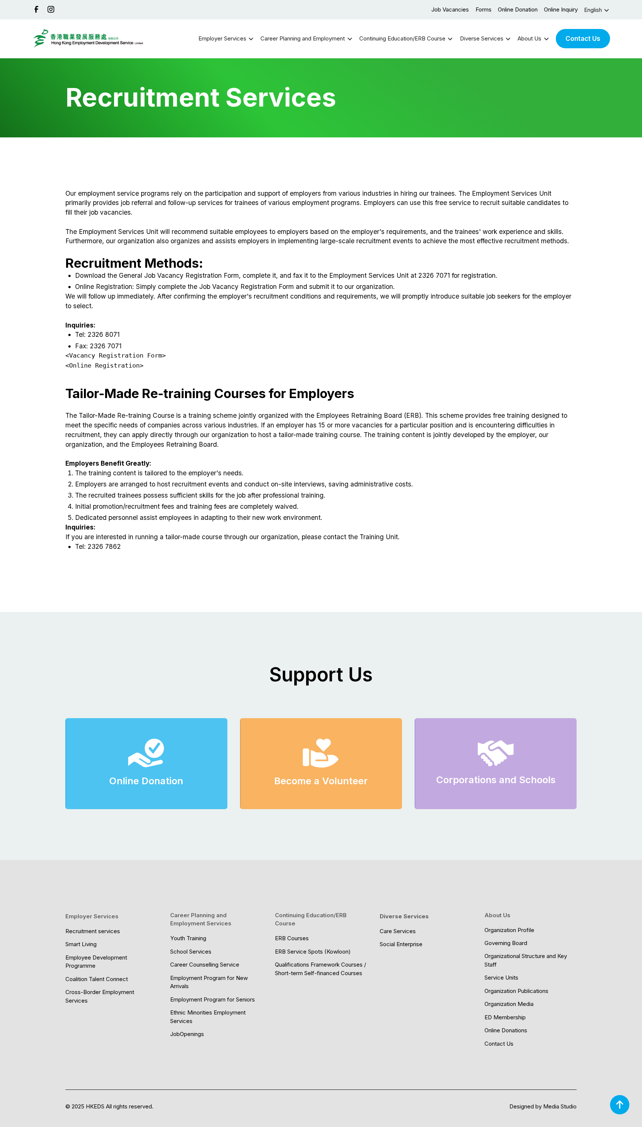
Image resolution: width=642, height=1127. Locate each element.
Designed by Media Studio (543, 1106)
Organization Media (509, 1003)
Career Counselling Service (204, 964)
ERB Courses (292, 938)
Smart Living (81, 944)
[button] (597, 10)
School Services (190, 951)
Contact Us (582, 38)
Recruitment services (92, 931)
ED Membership (505, 1017)
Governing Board (505, 943)
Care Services (398, 931)
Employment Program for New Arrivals (209, 982)
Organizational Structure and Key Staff (525, 960)
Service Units (501, 977)
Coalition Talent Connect (96, 979)
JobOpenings (187, 1034)
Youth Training (188, 938)
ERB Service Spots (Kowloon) (313, 951)
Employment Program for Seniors (212, 999)
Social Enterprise (401, 944)
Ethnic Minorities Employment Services (208, 1017)
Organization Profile (509, 930)
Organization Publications (516, 990)
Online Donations (505, 1030)
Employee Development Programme (96, 962)
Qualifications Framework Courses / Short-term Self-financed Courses (320, 969)
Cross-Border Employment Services (99, 996)
